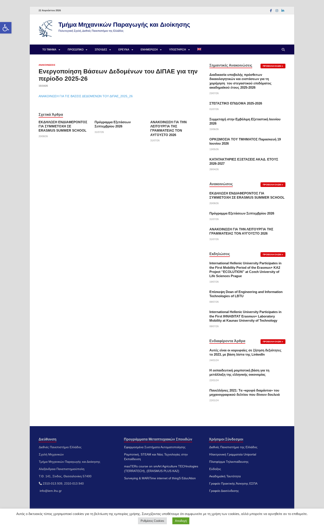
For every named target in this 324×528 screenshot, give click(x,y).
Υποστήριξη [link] (177, 49)
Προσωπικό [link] (76, 49)
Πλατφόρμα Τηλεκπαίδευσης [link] (229, 461)
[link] (5, 28)
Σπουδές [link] (101, 49)
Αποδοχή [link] (181, 520)
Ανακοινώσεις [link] (47, 65)
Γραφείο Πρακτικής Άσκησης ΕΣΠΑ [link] (233, 483)
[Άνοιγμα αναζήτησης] (283, 50)
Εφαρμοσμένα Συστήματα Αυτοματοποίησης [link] (155, 447)
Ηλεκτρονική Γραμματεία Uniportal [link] (232, 454)
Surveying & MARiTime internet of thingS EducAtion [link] (160, 478)
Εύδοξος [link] (215, 469)
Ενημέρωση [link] (149, 49)
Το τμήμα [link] (49, 49)
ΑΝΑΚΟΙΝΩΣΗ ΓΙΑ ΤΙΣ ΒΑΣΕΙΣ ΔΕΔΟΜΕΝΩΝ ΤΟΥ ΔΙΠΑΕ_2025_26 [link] (86, 96)
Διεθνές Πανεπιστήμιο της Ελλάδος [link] (233, 447)
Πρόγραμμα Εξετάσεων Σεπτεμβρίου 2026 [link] (241, 213)
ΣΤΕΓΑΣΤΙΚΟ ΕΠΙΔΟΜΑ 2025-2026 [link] (235, 103)
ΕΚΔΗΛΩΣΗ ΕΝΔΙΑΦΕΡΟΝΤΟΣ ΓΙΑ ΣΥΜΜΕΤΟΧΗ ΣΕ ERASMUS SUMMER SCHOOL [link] (63, 126)
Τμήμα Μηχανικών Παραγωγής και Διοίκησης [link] (124, 24)
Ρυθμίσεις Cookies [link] (152, 520)
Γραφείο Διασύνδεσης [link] (224, 491)
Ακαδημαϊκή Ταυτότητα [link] (225, 476)
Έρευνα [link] (123, 49)
